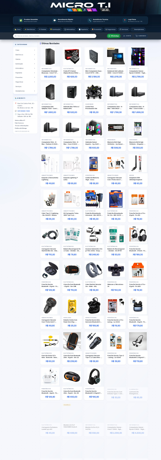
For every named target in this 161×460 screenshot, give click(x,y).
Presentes (19, 77)
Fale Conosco (19, 123)
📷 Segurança (110, 29)
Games (18, 59)
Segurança (19, 82)
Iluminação (19, 64)
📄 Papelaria (83, 29)
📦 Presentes (96, 29)
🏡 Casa (17, 29)
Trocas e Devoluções (21, 125)
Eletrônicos (19, 54)
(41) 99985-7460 (24, 111)
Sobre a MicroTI (20, 120)
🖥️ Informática (69, 29)
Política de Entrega (21, 128)
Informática (19, 68)
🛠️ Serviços (123, 29)
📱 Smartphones (138, 29)
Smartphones (20, 91)
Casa (17, 50)
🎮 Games (42, 29)
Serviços (18, 86)
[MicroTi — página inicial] (80, 7)
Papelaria (19, 73)
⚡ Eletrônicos (30, 29)
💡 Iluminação (55, 29)
